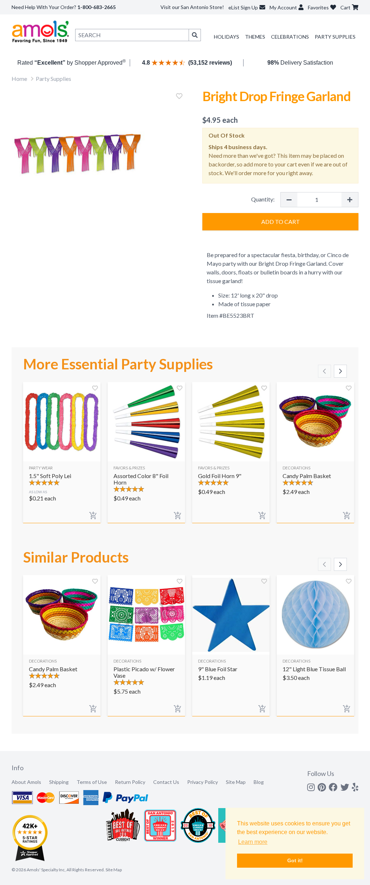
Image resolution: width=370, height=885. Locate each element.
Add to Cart (280, 221)
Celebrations (290, 37)
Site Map (236, 782)
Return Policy (130, 782)
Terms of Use (92, 782)
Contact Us (166, 782)
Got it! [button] (295, 860)
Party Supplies (335, 37)
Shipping (59, 782)
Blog (259, 782)
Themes (255, 37)
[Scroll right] (340, 371)
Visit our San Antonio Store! (192, 7)
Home (19, 78)
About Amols (26, 782)
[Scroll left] (324, 371)
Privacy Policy (202, 782)
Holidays (226, 37)
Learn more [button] (252, 842)
